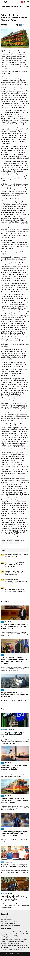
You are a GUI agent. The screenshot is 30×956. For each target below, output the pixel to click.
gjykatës (17, 540)
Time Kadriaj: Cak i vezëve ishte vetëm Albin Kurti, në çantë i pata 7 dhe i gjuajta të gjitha (14, 898)
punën (11, 543)
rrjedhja (17, 543)
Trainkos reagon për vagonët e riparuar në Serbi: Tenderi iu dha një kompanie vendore (14, 800)
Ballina (3, 6)
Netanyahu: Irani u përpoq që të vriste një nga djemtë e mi (16, 555)
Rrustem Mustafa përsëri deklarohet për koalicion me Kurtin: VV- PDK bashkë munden (16, 564)
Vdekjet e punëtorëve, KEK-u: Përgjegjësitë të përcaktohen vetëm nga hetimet (16, 581)
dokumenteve (10, 540)
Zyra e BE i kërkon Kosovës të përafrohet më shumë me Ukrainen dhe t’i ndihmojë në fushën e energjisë (14, 660)
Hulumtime (14, 6)
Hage (22, 540)
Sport (21, 6)
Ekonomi (27, 6)
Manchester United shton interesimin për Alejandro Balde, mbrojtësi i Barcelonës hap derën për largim (16, 589)
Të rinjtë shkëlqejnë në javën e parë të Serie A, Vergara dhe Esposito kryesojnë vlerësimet (15, 833)
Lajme (8, 6)
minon (3, 543)
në (7, 543)
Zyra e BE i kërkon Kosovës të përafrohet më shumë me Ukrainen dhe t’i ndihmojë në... (16, 573)
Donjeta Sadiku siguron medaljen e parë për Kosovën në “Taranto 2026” (14, 866)
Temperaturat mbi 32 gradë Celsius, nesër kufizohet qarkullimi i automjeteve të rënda (14, 767)
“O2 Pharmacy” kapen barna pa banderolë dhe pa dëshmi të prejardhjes (12, 734)
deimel (3, 540)
